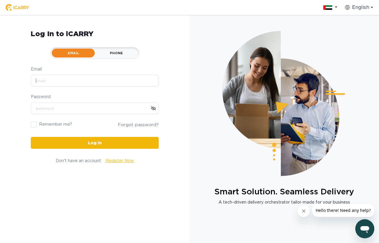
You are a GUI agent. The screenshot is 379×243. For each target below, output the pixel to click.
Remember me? (55, 124)
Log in (95, 142)
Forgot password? (138, 124)
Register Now (120, 160)
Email (36, 69)
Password (41, 96)
